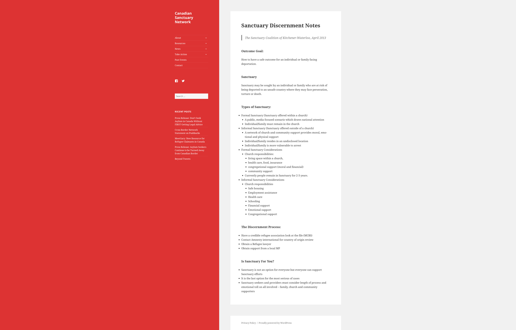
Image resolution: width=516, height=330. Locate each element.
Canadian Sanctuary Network (184, 17)
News (177, 48)
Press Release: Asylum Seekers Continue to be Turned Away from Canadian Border (190, 150)
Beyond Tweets (182, 158)
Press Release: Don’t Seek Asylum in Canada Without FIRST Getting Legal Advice (189, 121)
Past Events (181, 59)
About (178, 37)
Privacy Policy (248, 322)
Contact (179, 65)
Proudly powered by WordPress (275, 322)
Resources (180, 43)
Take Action (181, 54)
